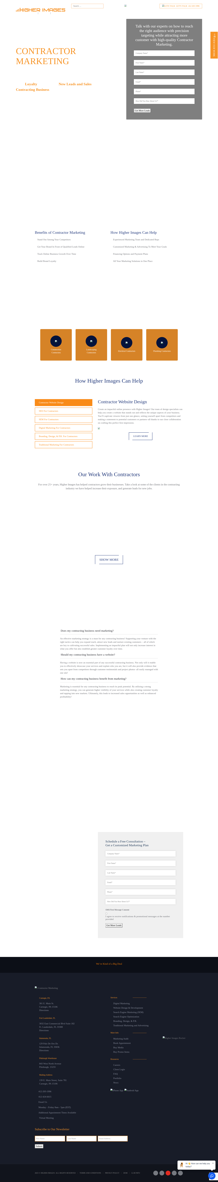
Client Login (119, 1069)
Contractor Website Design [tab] (51, 402)
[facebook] (155, 1173)
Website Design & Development (128, 1008)
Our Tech (155, 12)
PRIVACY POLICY (112, 1173)
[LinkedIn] (174, 1173)
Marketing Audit (120, 1038)
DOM (125, 1173)
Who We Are (73, 12)
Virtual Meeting (46, 1118)
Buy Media (118, 1047)
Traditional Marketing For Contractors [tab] (56, 444)
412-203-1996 (44, 1091)
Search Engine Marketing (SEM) (128, 1012)
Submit (39, 1146)
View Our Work (214, 47)
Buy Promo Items (121, 1052)
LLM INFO (135, 1173)
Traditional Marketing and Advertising (130, 1025)
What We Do (88, 12)
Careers (116, 1065)
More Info (168, 12)
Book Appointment (122, 1043)
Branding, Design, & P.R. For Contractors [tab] (58, 436)
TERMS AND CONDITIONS (90, 1173)
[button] (109, 631)
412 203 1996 (187, 6)
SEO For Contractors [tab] (48, 411)
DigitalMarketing (104, 12)
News (115, 1082)
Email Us (42, 1102)
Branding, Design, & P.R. (125, 1021)
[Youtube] (168, 1173)
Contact (185, 13)
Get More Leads (142, 110)
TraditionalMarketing (124, 12)
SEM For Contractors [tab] (49, 419)
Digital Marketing (121, 1003)
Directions (44, 1010)
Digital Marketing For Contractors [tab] (54, 428)
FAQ (115, 1074)
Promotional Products (43, 778)
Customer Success (142, 12)
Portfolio (117, 1078)
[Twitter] (161, 1173)
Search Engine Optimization (126, 1016)
